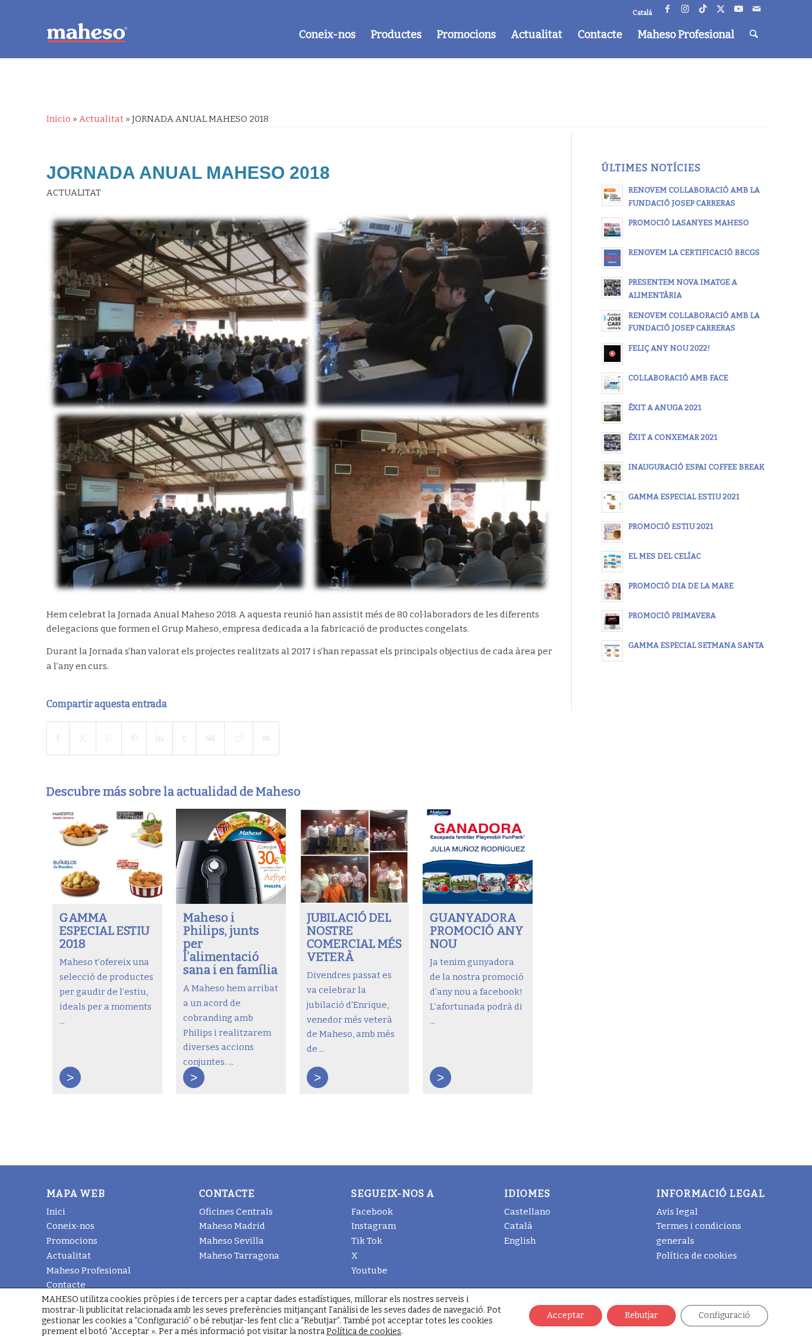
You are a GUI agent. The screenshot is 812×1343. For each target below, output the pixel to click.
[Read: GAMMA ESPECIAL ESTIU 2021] (612, 502)
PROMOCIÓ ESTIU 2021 (670, 526)
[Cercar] (754, 34)
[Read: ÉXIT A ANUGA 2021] (612, 413)
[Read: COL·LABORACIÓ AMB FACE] (612, 383)
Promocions (71, 1240)
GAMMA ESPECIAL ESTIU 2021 (683, 496)
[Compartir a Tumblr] (184, 738)
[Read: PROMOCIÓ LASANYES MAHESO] (612, 228)
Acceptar (565, 1315)
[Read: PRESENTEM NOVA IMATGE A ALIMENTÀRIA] (612, 287)
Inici (55, 1211)
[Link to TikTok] (703, 9)
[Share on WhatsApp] (108, 738)
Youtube (369, 1270)
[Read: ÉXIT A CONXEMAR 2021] (612, 442)
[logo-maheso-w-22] (86, 33)
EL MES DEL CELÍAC (664, 555)
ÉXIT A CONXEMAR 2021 (672, 437)
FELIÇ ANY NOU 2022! (669, 347)
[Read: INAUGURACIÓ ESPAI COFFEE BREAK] (612, 472)
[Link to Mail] (757, 9)
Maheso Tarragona (239, 1255)
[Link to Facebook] (667, 9)
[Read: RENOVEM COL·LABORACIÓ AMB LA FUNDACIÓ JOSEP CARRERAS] (612, 195)
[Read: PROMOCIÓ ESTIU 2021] (612, 532)
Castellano (527, 1211)
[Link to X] (720, 9)
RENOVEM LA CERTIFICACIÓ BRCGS (694, 252)
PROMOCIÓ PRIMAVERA (672, 615)
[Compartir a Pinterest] (134, 738)
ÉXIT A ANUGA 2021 (664, 407)
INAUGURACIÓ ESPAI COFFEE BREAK (696, 466)
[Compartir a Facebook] (58, 738)
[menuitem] (327, 34)
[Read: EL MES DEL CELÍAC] (612, 561)
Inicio (58, 119)
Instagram (373, 1226)
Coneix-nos (70, 1226)
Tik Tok (366, 1240)
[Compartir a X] (83, 738)
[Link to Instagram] (685, 9)
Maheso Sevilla (231, 1240)
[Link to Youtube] (738, 9)
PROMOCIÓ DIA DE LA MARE (681, 585)
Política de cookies (696, 1255)
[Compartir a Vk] (210, 738)
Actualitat (101, 119)
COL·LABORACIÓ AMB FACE (678, 377)
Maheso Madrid (232, 1226)
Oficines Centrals (236, 1211)
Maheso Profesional (88, 1270)
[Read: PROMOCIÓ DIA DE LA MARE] (612, 591)
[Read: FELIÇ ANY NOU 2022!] (612, 353)
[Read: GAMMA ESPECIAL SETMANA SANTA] (612, 650)
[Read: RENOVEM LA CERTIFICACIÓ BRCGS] (612, 258)
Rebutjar (641, 1315)
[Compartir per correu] (266, 738)
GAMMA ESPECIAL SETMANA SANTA (696, 645)
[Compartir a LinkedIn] (159, 738)
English (520, 1240)
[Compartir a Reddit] (239, 738)
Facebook (372, 1211)
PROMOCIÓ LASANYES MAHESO (688, 222)
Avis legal (677, 1211)
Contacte (66, 1284)
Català (518, 1226)
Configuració (724, 1315)
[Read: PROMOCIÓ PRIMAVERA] (612, 621)
